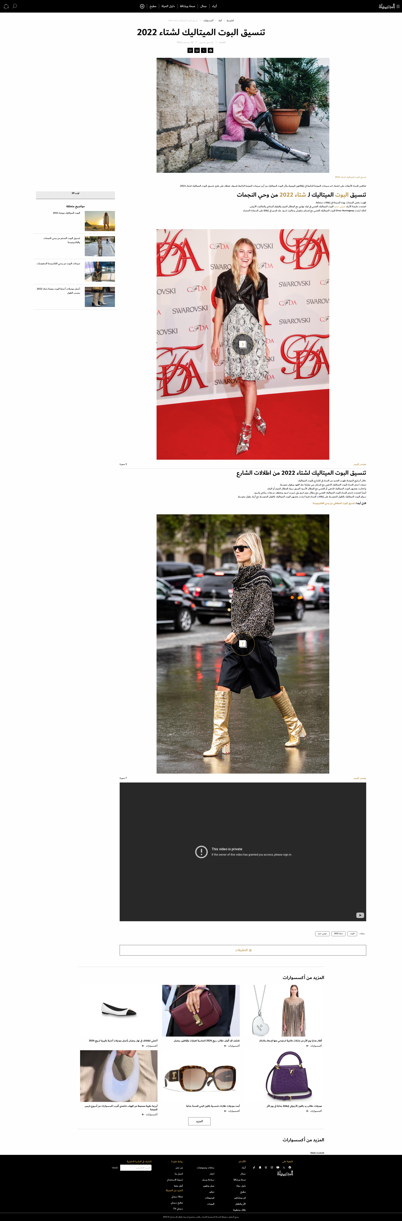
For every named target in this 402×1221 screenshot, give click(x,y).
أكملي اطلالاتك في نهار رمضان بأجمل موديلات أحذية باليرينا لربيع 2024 (123, 1041)
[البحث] (14, 6)
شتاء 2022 (294, 195)
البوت (342, 195)
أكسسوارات (208, 20)
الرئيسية (230, 20)
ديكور (211, 1192)
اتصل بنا (179, 1174)
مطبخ (153, 6)
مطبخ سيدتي (177, 1203)
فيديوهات (209, 1198)
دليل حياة (241, 1186)
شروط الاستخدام (175, 1180)
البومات (210, 1204)
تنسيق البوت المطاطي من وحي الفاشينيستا (334, 503)
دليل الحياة (168, 6)
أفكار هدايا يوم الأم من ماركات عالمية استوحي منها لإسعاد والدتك (290, 1041)
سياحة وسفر (208, 1180)
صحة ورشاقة (187, 6)
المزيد (199, 1121)
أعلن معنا (178, 1186)
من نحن (179, 1168)
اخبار (212, 1174)
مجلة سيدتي (177, 1196)
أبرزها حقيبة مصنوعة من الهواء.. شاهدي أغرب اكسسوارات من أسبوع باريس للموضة (121, 1108)
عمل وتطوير (208, 1186)
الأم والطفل (240, 1204)
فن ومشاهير (240, 1198)
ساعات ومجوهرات (205, 1168)
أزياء (214, 6)
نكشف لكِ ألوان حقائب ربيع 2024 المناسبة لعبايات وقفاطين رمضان (207, 1041)
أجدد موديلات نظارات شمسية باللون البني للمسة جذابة (213, 1106)
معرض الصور (359, 464)
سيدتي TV (178, 1209)
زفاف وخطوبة (239, 1210)
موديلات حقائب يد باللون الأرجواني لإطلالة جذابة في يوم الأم (294, 1106)
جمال (203, 6)
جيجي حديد (340, 206)
